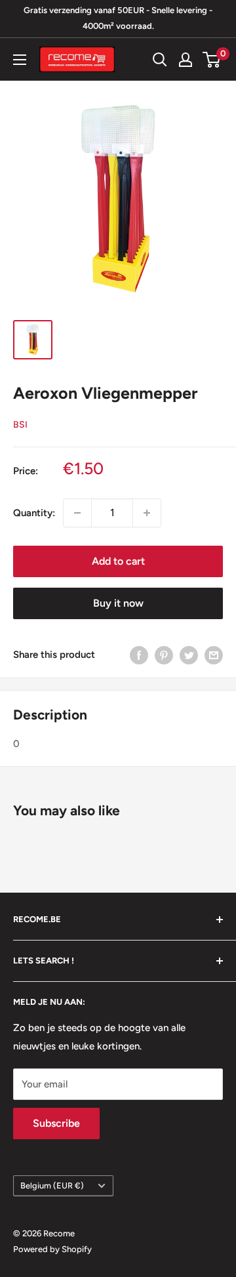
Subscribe (56, 1123)
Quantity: (34, 513)
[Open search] (160, 59)
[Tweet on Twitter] (189, 654)
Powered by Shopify (52, 1249)
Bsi (20, 424)
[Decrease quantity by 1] (77, 513)
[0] (212, 60)
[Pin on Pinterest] (164, 654)
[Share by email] (214, 654)
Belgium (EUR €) (52, 1185)
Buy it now (118, 603)
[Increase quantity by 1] (147, 513)
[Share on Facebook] (139, 654)
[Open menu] (19, 59)
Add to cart (118, 561)
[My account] (185, 59)
